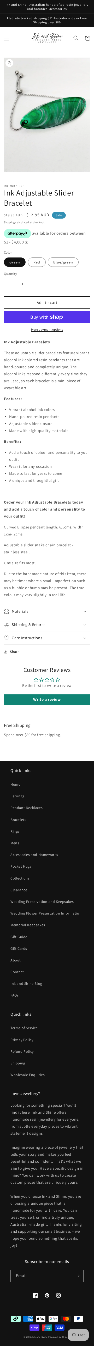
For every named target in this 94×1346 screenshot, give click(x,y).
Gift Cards (18, 948)
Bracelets (18, 819)
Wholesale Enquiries (27, 1074)
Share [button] (15, 651)
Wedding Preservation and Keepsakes (42, 901)
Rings (15, 831)
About (15, 960)
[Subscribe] (77, 1276)
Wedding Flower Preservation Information (45, 913)
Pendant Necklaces (26, 807)
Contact (17, 972)
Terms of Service (24, 1028)
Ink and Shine (40, 1336)
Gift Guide (18, 936)
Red (36, 262)
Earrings (17, 796)
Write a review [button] (47, 699)
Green (14, 262)
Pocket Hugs (21, 866)
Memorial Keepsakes (27, 925)
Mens (14, 843)
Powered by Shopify (59, 1336)
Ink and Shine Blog (26, 983)
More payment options (47, 329)
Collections (20, 878)
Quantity (10, 273)
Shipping (9, 222)
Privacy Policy (21, 1039)
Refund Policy (22, 1051)
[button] (6, 38)
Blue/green (63, 262)
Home (15, 784)
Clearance (18, 890)
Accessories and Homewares (34, 854)
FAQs (14, 995)
